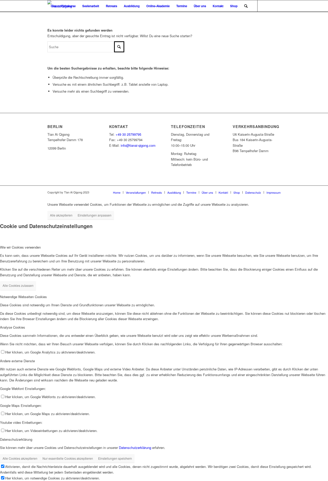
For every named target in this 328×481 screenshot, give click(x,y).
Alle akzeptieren (61, 215)
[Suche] (246, 6)
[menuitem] (63, 6)
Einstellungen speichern (115, 458)
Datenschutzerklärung (135, 447)
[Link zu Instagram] (64, 17)
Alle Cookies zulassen (18, 285)
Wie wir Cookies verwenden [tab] (20, 247)
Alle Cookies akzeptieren (20, 458)
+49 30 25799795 (128, 134)
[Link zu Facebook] (49, 17)
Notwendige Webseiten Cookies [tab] (23, 296)
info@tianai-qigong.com (138, 145)
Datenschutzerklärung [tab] (16, 439)
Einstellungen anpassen (94, 215)
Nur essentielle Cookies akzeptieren (68, 458)
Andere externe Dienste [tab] (17, 360)
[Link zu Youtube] (56, 17)
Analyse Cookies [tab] (12, 327)
